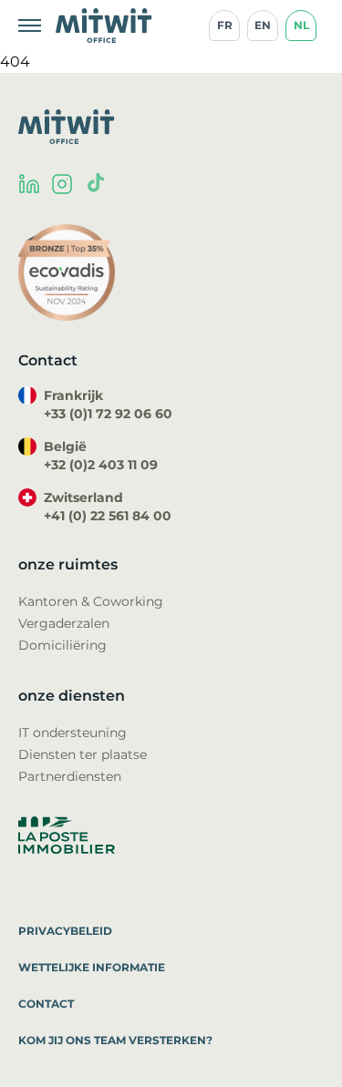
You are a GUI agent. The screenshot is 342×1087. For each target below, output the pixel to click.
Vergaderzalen (63, 623)
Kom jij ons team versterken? (115, 1040)
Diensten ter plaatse (82, 754)
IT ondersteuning (72, 732)
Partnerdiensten (69, 776)
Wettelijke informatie (91, 967)
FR (225, 25)
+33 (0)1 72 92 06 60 (108, 413)
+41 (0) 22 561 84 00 (107, 516)
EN (262, 25)
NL (301, 25)
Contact (46, 1003)
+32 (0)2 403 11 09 (101, 464)
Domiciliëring (62, 645)
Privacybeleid (65, 931)
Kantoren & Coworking (90, 601)
